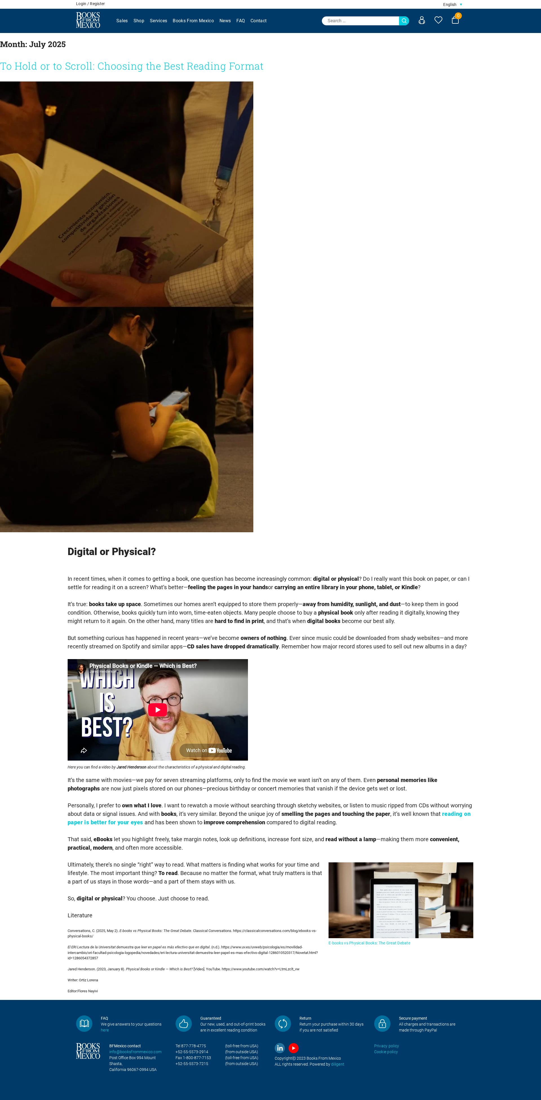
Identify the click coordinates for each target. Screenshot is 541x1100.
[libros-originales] (84, 1023)
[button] (452, 4)
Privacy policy (386, 1046)
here (105, 1030)
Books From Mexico (193, 20)
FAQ (240, 20)
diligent (337, 1064)
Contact (258, 20)
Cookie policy (386, 1052)
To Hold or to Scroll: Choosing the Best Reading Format (132, 65)
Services (158, 20)
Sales (122, 20)
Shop (139, 20)
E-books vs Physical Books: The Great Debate (369, 943)
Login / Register (90, 3)
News (225, 20)
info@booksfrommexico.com (135, 1052)
